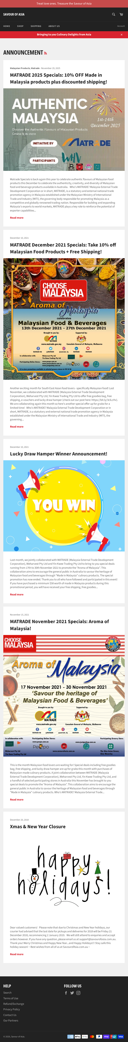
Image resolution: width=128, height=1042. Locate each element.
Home (6, 26)
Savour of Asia (13, 14)
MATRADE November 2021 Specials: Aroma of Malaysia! (59, 625)
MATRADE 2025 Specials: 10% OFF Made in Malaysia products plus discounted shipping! (58, 78)
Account (121, 26)
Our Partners (10, 1021)
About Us (54, 26)
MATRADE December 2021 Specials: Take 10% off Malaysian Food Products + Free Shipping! (63, 248)
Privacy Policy (11, 1009)
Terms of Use (10, 998)
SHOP (20, 26)
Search (7, 993)
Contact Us (9, 1015)
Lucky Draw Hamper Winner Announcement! (58, 453)
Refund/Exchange (13, 1004)
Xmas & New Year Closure (38, 826)
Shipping (36, 26)
